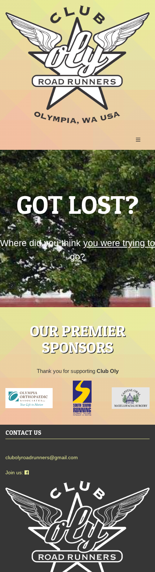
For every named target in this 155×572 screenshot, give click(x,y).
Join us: (15, 472)
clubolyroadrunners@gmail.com (41, 457)
